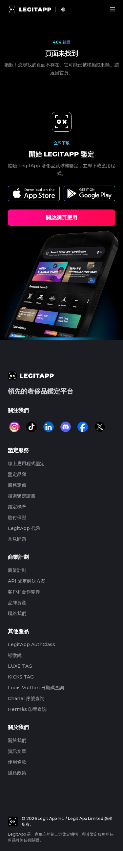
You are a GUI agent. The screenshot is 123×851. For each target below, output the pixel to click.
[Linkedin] (48, 426)
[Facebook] (82, 426)
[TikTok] (31, 426)
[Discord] (65, 426)
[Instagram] (14, 426)
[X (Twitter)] (99, 426)
